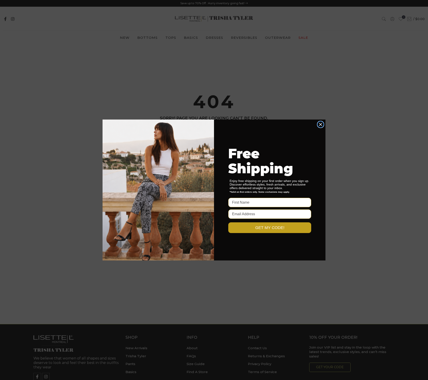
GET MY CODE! (269, 227)
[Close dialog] (320, 124)
